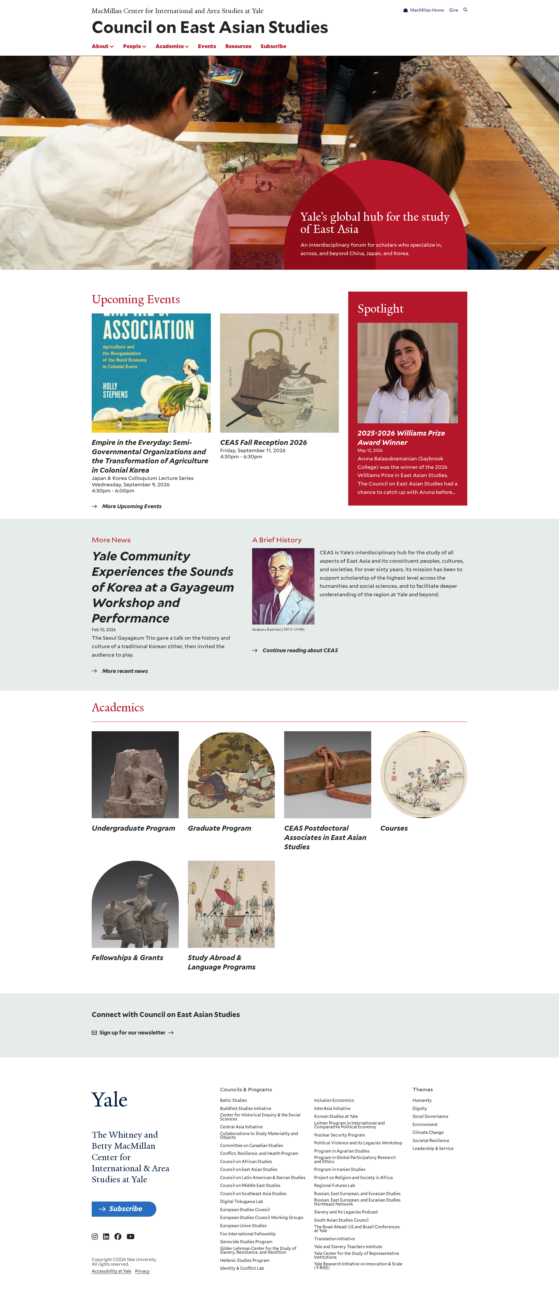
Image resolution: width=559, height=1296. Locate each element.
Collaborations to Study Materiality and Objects (259, 1136)
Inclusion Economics (334, 1101)
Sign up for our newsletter (133, 1033)
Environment (425, 1125)
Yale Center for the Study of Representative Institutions (356, 1256)
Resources (238, 46)
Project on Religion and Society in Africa (353, 1178)
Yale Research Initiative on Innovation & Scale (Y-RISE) (358, 1266)
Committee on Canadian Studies (251, 1146)
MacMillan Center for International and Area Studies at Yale (177, 11)
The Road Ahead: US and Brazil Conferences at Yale (357, 1229)
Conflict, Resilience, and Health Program (259, 1154)
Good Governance (430, 1117)
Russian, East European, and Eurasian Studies (357, 1194)
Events (207, 46)
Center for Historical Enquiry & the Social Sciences (260, 1117)
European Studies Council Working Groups (261, 1218)
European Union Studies (243, 1226)
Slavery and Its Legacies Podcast (346, 1212)
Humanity (422, 1101)
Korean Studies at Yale (336, 1117)
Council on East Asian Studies (248, 1170)
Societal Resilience (431, 1141)
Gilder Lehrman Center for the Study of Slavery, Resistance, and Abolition (258, 1251)
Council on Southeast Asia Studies (253, 1194)
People (132, 46)
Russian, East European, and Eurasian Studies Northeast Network (357, 1202)
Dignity (420, 1109)
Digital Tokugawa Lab (241, 1202)
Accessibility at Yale (111, 1271)
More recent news (125, 671)
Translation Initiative (334, 1239)
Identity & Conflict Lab (242, 1269)
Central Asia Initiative (241, 1127)
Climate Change (428, 1133)
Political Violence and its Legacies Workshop (358, 1143)
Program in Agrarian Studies (341, 1151)
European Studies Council (245, 1210)
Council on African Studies (246, 1162)
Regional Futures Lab (334, 1186)
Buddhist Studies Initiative (245, 1109)
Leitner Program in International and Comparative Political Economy (349, 1125)
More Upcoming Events (132, 506)
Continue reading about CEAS (300, 650)
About (100, 46)
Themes (423, 1089)
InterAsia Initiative (332, 1109)
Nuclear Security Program (339, 1135)
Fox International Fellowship (248, 1234)
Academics (169, 46)
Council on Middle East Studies (250, 1186)
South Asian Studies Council (341, 1220)
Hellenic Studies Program (245, 1261)
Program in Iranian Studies (339, 1170)
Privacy (142, 1271)
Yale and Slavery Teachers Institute (348, 1247)
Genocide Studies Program (246, 1242)
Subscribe (273, 46)
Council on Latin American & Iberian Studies (262, 1178)
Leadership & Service (433, 1149)
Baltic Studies (233, 1101)
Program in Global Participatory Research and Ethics (355, 1160)
